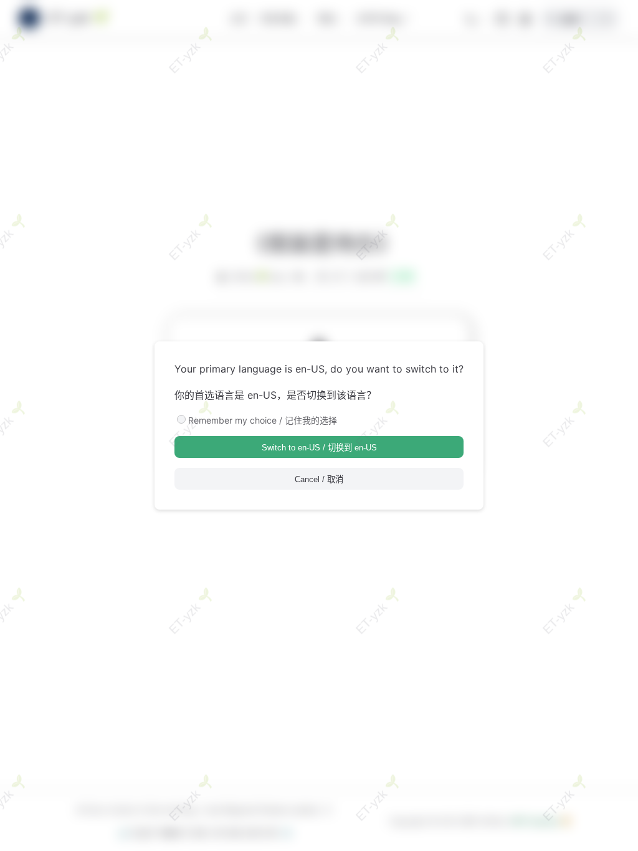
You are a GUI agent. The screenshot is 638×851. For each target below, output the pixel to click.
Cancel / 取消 (319, 479)
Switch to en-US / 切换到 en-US (319, 447)
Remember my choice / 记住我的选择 (262, 420)
